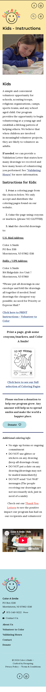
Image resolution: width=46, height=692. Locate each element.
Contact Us (12, 618)
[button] (33, 16)
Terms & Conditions (31, 666)
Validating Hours (12, 634)
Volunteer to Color (13, 629)
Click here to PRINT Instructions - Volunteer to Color (20, 316)
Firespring (28, 663)
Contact (7, 639)
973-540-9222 (14, 612)
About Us (8, 624)
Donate (12, 424)
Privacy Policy (12, 666)
